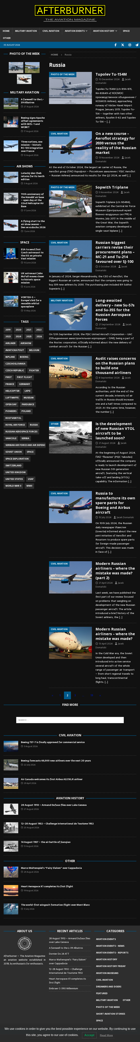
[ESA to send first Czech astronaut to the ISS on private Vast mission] (11, 253)
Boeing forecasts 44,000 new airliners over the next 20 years (56, 761)
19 (91, 695)
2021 (28, 330)
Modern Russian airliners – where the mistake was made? (115, 634)
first (8, 377)
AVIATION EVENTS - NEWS (110, 946)
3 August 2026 (31, 183)
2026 (39, 336)
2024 (18, 336)
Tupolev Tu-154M (111, 74)
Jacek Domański (125, 517)
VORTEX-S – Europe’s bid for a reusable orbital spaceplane (31, 301)
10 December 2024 (109, 79)
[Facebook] (115, 45)
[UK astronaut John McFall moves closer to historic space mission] (11, 277)
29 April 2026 (30, 783)
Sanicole (10, 438)
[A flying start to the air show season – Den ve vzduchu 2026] (11, 225)
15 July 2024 (105, 517)
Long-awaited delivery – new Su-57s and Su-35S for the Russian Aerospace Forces (115, 310)
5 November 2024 (108, 192)
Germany (24, 384)
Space (24, 242)
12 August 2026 (31, 155)
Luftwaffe (12, 398)
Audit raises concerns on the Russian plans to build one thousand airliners (116, 365)
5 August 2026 (31, 746)
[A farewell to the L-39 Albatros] (11, 103)
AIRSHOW (26, 343)
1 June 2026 (29, 231)
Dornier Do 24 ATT (59, 954)
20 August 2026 (31, 827)
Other (70, 861)
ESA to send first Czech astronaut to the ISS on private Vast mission (32, 254)
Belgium (34, 350)
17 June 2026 (30, 210)
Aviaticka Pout (14, 350)
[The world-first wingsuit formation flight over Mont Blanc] (11, 908)
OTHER (7, 38)
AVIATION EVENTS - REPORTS (112, 953)
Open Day (11, 404)
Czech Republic (14, 370)
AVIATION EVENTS (75, 31)
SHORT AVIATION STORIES (110, 1014)
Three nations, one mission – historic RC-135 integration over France (32, 146)
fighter (34, 370)
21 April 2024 (106, 583)
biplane (10, 357)
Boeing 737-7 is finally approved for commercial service (53, 742)
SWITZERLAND (13, 465)
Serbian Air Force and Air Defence (26, 445)
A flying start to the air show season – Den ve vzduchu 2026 (33, 224)
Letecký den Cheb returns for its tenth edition (32, 176)
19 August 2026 (31, 890)
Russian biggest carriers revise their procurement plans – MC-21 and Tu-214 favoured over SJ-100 (115, 252)
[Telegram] (137, 45)
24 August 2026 (31, 872)
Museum (29, 398)
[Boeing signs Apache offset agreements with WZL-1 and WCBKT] (11, 121)
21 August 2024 (107, 443)
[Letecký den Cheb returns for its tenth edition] (11, 177)
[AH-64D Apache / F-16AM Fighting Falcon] (24, 79)
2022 (39, 330)
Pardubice (28, 404)
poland (26, 411)
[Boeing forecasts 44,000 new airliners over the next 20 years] (11, 764)
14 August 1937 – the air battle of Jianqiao (45, 842)
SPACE (126, 31)
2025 (28, 336)
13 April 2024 (106, 644)
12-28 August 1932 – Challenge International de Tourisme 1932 (57, 824)
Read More (106, 1035)
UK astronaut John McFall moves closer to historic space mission (32, 278)
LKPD (27, 391)
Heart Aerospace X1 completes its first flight (47, 886)
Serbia (25, 438)
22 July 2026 (29, 764)
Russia (34, 425)
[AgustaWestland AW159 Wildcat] (16, 67)
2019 (8, 330)
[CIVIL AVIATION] (70, 147)
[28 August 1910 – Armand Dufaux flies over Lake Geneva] (11, 809)
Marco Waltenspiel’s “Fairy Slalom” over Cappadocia (51, 868)
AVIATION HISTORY (103, 31)
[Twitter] (122, 45)
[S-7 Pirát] (32, 67)
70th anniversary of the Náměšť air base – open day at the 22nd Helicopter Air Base (32, 200)
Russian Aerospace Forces (21, 431)
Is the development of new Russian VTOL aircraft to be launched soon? (115, 430)
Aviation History (70, 798)
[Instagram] (130, 45)
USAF (31, 479)
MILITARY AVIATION (26, 31)
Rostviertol (13, 418)
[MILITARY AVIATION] (70, 314)
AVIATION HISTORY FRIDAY (111, 966)
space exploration (17, 459)
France (9, 384)
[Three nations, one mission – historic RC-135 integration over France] (11, 145)
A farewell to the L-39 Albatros (32, 100)
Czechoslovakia (15, 364)
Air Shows (25, 166)
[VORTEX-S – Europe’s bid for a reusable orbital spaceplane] (11, 301)
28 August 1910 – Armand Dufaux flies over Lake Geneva (54, 805)
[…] (108, 122)
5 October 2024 (107, 266)
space (30, 452)
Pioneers (10, 411)
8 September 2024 (109, 378)
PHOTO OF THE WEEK (108, 1007)
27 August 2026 (31, 106)
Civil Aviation (70, 735)
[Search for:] (70, 720)
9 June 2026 (29, 286)
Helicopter (12, 391)
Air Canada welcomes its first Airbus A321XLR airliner (51, 779)
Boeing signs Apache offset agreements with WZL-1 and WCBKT (33, 122)
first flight (24, 377)
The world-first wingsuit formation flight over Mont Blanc (55, 905)
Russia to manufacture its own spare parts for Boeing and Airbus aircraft (115, 503)
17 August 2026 (31, 131)
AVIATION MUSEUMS (107, 973)
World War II (13, 486)
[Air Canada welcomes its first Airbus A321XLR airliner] (11, 783)
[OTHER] (70, 437)
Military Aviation (24, 92)
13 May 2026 (30, 310)
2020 (18, 330)
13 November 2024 (109, 158)
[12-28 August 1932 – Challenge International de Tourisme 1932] (11, 827)
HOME (6, 31)
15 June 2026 (30, 262)
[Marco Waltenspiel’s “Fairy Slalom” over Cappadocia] (11, 872)
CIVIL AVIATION (50, 31)
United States (14, 479)
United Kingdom (15, 472)
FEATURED (102, 993)
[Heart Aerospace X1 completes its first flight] (11, 890)
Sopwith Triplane (112, 187)
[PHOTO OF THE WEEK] (70, 88)
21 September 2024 (109, 324)
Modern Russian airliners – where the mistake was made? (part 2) (115, 570)
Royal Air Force (15, 425)
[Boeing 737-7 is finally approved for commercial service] (11, 746)
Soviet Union (13, 452)
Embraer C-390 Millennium (63, 988)
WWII (29, 486)
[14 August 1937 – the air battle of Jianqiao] (11, 846)
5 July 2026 (29, 909)
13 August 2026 (31, 846)
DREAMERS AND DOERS (108, 987)
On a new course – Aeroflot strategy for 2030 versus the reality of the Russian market (116, 143)
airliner (10, 343)
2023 (8, 336)
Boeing (24, 357)
